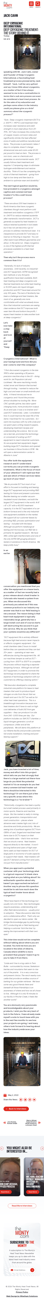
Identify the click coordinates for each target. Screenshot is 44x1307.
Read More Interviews (22, 1206)
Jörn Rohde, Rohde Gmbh (12, 1122)
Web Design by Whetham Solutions (22, 1296)
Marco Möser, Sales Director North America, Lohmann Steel (31, 1123)
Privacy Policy (22, 1292)
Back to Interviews (17, 1109)
